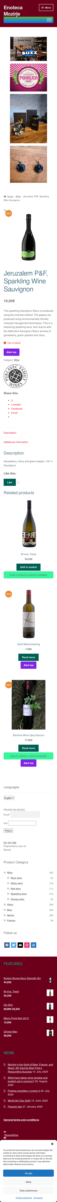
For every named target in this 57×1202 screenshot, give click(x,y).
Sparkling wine (19, 893)
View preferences (28, 1190)
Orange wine (17, 899)
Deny (28, 1181)
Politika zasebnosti (24, 1197)
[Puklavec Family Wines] (15, 376)
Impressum (38, 1197)
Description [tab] (10, 433)
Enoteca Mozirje (13, 10)
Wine (18, 196)
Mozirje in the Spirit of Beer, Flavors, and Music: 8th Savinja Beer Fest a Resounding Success (30, 1068)
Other (10, 904)
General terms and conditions (21, 1120)
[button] (52, 1143)
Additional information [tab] (16, 442)
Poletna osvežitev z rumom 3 (24, 1091)
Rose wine (16, 877)
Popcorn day (15, 1106)
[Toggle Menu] (49, 19)
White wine (17, 883)
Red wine (16, 888)
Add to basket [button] (28, 567)
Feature (11, 920)
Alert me (11, 352)
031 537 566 (10, 842)
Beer (9, 909)
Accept (28, 1173)
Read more (28, 657)
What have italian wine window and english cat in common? (28, 1079)
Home (10, 196)
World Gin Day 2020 (19, 1100)
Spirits (10, 915)
